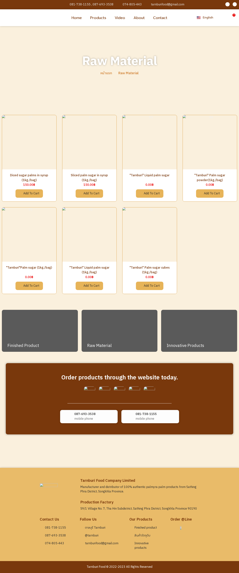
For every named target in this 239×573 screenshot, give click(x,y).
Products (98, 18)
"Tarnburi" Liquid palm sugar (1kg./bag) (89, 270)
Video (120, 18)
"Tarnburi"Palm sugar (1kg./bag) (29, 267)
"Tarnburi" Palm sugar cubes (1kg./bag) (150, 270)
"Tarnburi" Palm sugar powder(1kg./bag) (209, 178)
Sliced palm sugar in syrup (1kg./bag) (89, 178)
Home (77, 18)
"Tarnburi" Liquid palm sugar (150, 175)
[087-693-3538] (67, 416)
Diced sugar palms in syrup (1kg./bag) (29, 178)
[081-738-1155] (128, 416)
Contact (160, 18)
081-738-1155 (146, 414)
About (139, 18)
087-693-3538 (85, 414)
